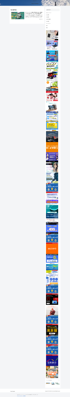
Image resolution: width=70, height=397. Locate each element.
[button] (59, 380)
